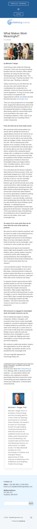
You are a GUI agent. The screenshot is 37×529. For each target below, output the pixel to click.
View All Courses (18, 3)
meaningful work (22, 99)
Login (18, 14)
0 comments (7, 39)
